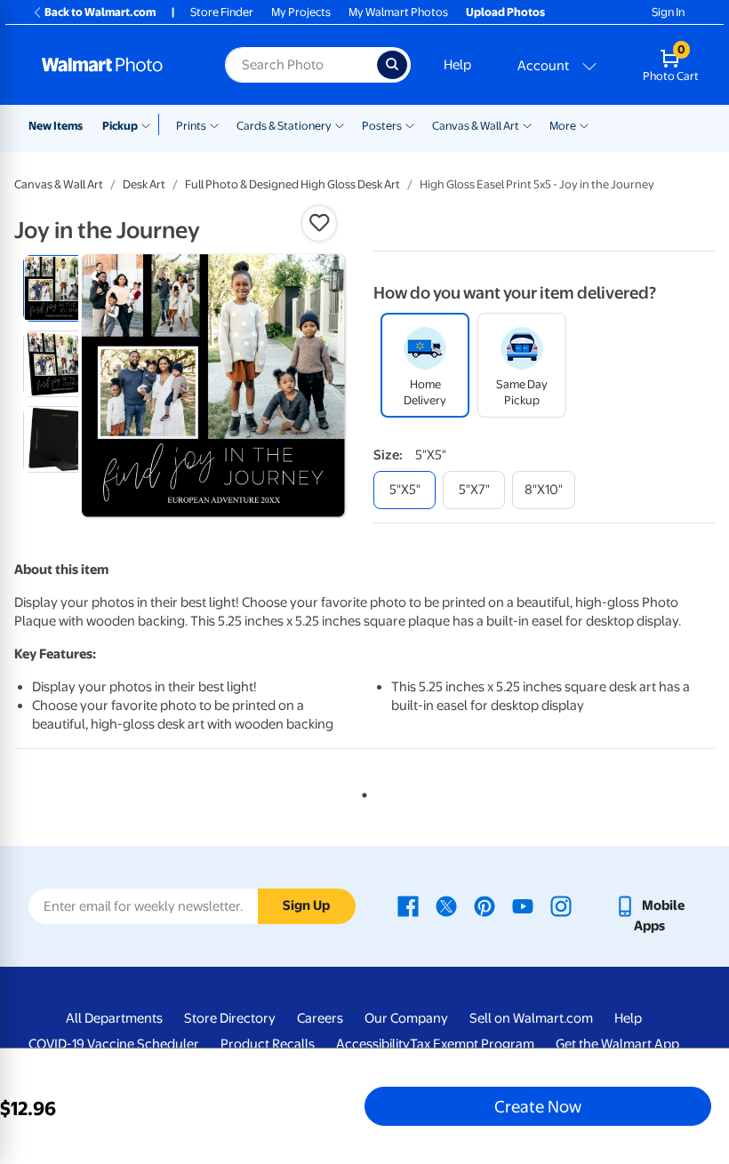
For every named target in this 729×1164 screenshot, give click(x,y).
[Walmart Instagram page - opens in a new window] (561, 905)
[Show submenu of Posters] (410, 124)
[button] (319, 223)
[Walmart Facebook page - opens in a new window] (408, 905)
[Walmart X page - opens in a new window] (446, 905)
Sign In (668, 12)
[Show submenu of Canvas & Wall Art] (527, 124)
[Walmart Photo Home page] (114, 65)
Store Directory (230, 1018)
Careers (320, 1018)
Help (457, 65)
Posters (382, 125)
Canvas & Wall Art (475, 125)
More (562, 125)
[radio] (56, 288)
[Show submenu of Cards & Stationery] (339, 124)
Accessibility (373, 1044)
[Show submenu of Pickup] (149, 124)
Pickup (120, 125)
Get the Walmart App (617, 1044)
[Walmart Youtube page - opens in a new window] (522, 905)
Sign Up (306, 905)
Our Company (406, 1018)
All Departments (114, 1018)
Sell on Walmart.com (531, 1018)
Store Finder (221, 12)
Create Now (537, 1106)
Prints (191, 125)
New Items (55, 125)
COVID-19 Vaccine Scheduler (113, 1044)
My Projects (301, 12)
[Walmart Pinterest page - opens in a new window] (484, 905)
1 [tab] (361, 792)
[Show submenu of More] (584, 124)
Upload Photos (505, 12)
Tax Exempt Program (472, 1044)
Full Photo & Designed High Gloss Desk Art (292, 184)
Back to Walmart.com (100, 12)
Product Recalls (267, 1044)
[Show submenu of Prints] (214, 124)
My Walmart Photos (398, 12)
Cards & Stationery (284, 125)
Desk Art (144, 184)
